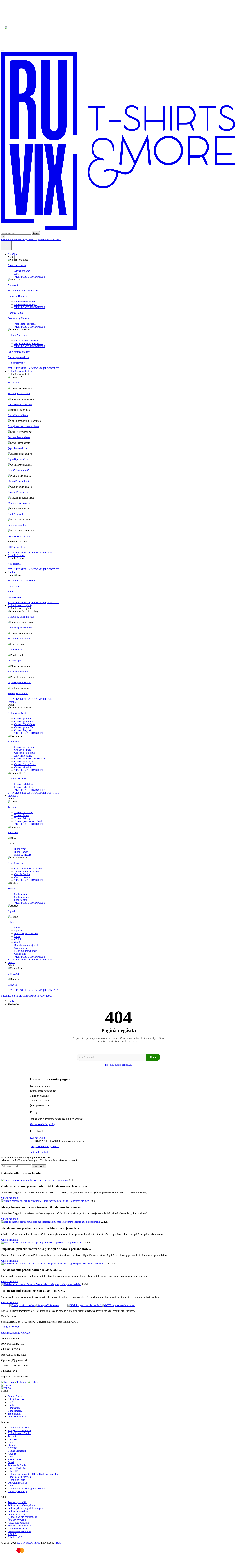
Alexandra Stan (22, 270)
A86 (16, 273)
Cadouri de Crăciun (24, 761)
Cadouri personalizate (19, 371)
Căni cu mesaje (22, 877)
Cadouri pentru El (23, 718)
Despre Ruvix (15, 1396)
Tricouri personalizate (41, 1086)
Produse (12, 795)
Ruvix (11, 1001)
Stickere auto (20, 899)
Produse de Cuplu (17, 1465)
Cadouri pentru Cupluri (19, 1433)
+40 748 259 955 (38, 1138)
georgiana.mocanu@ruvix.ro (44, 1146)
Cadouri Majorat (22, 730)
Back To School (16, 555)
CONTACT (53, 368)
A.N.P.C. (12, 1534)
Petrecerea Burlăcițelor (25, 304)
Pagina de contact (39, 1152)
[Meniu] (2, 50)
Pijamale (18, 930)
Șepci (17, 927)
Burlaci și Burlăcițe (17, 1491)
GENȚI (12, 1456)
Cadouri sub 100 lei (24, 787)
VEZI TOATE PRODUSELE (29, 276)
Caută (36, 233)
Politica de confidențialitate (21, 1505)
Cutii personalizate (39, 1100)
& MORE (13, 1471)
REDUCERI (14, 1459)
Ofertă (11, 962)
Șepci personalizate (39, 1105)
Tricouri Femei (21, 815)
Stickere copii (21, 894)
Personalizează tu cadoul (26, 340)
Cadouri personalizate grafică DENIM (27, 1488)
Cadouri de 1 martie (24, 747)
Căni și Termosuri (17, 1450)
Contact (12, 1405)
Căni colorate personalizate (28, 868)
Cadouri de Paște (22, 749)
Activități (12, 1447)
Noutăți (12, 254)
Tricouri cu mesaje (23, 812)
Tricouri (12, 1436)
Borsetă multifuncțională (26, 945)
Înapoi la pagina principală (118, 1064)
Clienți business (16, 1399)
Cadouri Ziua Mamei (24, 724)
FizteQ (58, 1542)
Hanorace (13, 1439)
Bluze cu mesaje (22, 854)
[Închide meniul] (6, 245)
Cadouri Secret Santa (25, 764)
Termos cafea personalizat (43, 1090)
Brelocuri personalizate (26, 933)
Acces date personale (18, 1522)
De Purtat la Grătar (17, 1482)
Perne (17, 936)
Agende (12, 1453)
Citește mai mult (9, 1198)
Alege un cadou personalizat (28, 343)
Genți (17, 942)
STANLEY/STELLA (19, 368)
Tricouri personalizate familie (29, 821)
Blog (10, 1402)
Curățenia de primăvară (19, 1477)
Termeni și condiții (17, 1502)
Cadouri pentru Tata (24, 727)
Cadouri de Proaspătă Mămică (29, 758)
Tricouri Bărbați (22, 818)
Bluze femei (20, 849)
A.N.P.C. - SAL (16, 1537)
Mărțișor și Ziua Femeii (19, 1430)
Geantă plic (20, 953)
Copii (11, 572)
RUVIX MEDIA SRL (28, 1542)
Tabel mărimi (14, 1413)
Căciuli (17, 939)
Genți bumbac (21, 948)
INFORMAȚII (38, 368)
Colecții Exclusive (17, 1468)
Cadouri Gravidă (22, 767)
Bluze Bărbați (21, 851)
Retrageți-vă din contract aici (22, 1517)
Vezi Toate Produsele (25, 323)
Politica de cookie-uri (18, 1511)
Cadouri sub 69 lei (23, 784)
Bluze (11, 1442)
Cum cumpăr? (15, 1410)
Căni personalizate (39, 1095)
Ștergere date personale (19, 1525)
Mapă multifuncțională (25, 950)
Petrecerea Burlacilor (24, 301)
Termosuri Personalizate (26, 871)
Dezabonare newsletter (19, 1531)
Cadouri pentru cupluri (19, 605)
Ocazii (11, 701)
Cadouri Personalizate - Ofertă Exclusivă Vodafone (34, 1474)
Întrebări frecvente (17, 1519)
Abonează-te (39, 1166)
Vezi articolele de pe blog (42, 1124)
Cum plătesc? (14, 1407)
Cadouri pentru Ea (23, 721)
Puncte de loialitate (17, 1416)
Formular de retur (16, 1514)
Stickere (12, 1445)
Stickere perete (21, 897)
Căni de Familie (22, 874)
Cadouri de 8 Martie (24, 752)
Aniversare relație (23, 755)
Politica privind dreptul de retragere (26, 1508)
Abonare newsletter (18, 1528)
